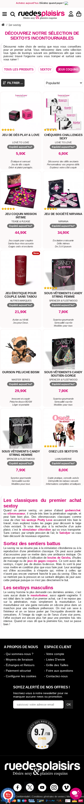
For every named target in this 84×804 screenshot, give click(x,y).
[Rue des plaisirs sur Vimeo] (66, 787)
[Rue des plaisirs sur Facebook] (17, 787)
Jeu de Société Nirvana (63, 214)
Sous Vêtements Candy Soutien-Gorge (63, 373)
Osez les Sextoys (63, 451)
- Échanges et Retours (19, 665)
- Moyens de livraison (18, 659)
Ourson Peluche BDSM (20, 372)
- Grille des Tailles (56, 665)
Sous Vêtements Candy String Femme (63, 294)
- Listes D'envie (54, 659)
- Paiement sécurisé (17, 670)
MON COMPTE (71, 13)
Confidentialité (23, 796)
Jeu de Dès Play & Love (20, 135)
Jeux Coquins (68, 69)
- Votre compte (54, 654)
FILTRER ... (14, 83)
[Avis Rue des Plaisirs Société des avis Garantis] (42, 734)
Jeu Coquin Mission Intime (20, 215)
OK (69, 704)
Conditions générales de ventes (48, 796)
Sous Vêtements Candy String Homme (21, 453)
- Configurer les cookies (20, 676)
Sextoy (45, 69)
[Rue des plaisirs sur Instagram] (54, 787)
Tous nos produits (8, 14)
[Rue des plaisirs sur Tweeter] (30, 787)
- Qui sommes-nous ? (18, 654)
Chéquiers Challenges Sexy (63, 136)
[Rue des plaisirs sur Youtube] (42, 787)
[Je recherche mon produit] (13, 14)
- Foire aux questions (58, 670)
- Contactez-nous (56, 676)
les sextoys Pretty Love (37, 520)
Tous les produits (19, 69)
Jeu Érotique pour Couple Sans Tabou (21, 294)
